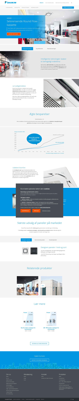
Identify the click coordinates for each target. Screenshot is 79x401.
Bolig (25, 378)
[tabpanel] (39, 64)
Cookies (23, 399)
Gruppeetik (38, 399)
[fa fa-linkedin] (73, 399)
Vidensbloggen (34, 7)
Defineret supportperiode (64, 385)
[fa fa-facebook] (71, 399)
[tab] (27, 48)
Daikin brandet (9, 380)
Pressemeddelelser (10, 386)
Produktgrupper (62, 380)
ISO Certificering (9, 393)
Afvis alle (36, 210)
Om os (7, 378)
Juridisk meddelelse (16, 399)
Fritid (25, 380)
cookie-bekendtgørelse (45, 207)
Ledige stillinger (9, 392)
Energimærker (62, 383)
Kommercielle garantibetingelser (12, 390)
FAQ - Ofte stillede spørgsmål (65, 381)
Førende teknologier (10, 381)
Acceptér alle (25, 210)
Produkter (17, 7)
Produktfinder (25, 7)
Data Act (42, 399)
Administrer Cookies (46, 210)
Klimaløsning (9, 7)
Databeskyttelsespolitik (30, 399)
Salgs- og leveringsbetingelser (12, 388)
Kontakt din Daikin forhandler (47, 378)
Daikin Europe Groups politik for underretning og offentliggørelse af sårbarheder (66, 388)
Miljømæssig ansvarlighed (11, 383)
